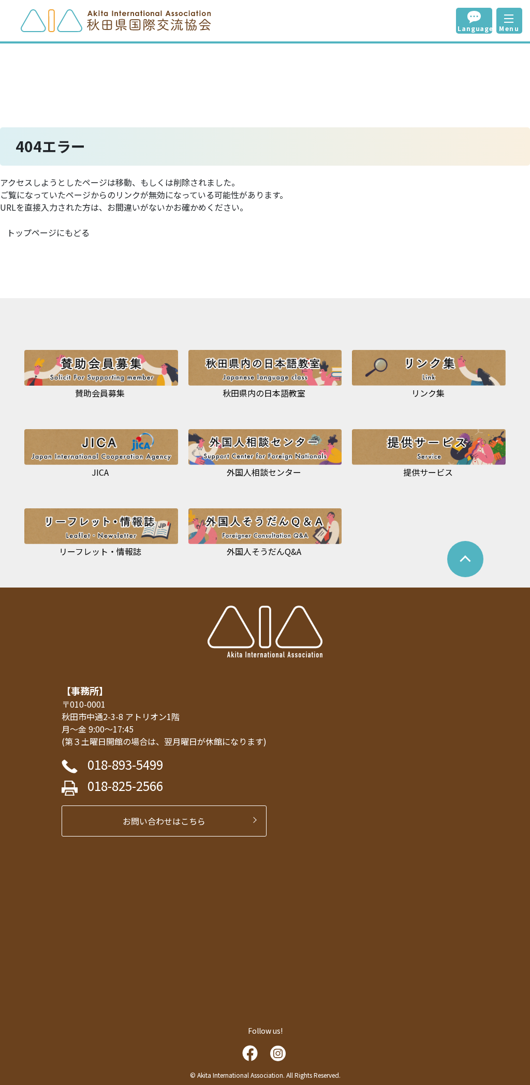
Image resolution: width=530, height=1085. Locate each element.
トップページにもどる (48, 232)
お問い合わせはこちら (168, 821)
